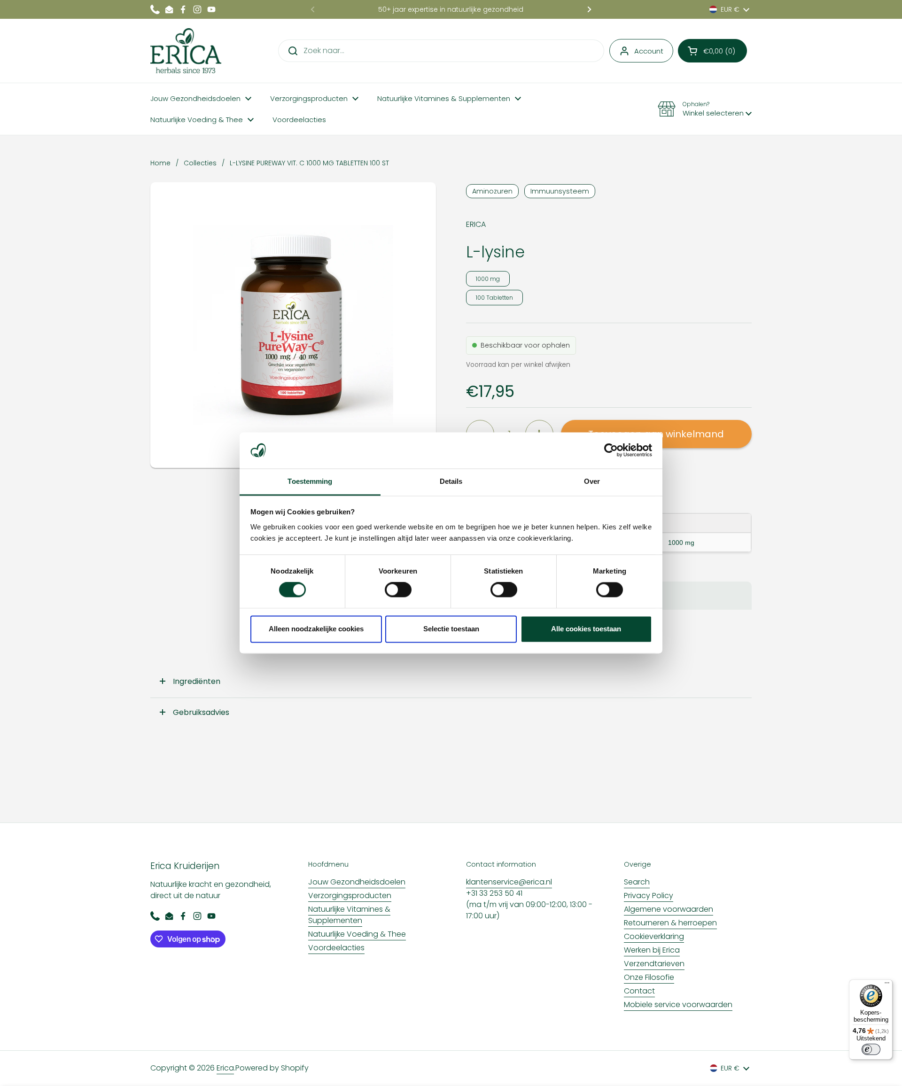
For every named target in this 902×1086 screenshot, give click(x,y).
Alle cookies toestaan (586, 629)
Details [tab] (451, 481)
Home (160, 163)
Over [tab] (592, 481)
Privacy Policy (648, 895)
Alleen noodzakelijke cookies (316, 629)
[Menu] (887, 985)
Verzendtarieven (654, 963)
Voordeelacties (336, 947)
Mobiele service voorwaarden (678, 1004)
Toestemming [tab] (310, 481)
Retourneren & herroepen (670, 922)
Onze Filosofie (649, 977)
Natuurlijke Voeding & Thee (357, 934)
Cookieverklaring (654, 936)
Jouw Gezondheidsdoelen (356, 882)
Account (648, 51)
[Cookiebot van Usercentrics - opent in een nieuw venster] (611, 450)
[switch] (398, 589)
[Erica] (185, 50)
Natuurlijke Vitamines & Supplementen (349, 915)
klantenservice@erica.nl (509, 882)
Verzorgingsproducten (349, 895)
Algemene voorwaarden (668, 909)
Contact (639, 990)
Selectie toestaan (451, 629)
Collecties (200, 163)
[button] (712, 50)
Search (637, 882)
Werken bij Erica (652, 950)
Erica (225, 1068)
